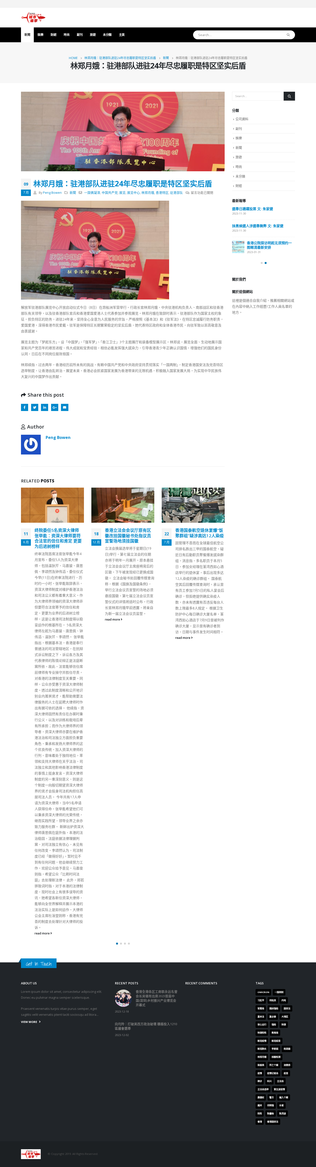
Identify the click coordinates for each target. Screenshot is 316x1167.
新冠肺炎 (261, 1048)
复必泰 (272, 1016)
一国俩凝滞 (92, 193)
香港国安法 (272, 1121)
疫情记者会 (272, 1073)
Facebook (24, 407)
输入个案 (283, 1097)
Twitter (34, 407)
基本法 (260, 1016)
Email (64, 407)
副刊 (79, 35)
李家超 (275, 1048)
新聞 (27, 35)
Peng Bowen (52, 193)
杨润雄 (287, 1048)
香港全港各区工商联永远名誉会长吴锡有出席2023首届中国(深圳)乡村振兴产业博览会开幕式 (157, 998)
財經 (53, 35)
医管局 (260, 1008)
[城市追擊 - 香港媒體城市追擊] (33, 17)
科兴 (269, 1081)
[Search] (288, 35)
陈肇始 (270, 1113)
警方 (271, 1097)
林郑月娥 (147, 193)
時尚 (66, 35)
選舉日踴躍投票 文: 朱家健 (252, 208)
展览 (122, 193)
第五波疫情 (279, 1089)
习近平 (260, 1000)
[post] (238, 247)
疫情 (259, 1073)
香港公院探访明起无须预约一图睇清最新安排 (269, 245)
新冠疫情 (261, 1040)
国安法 (287, 1008)
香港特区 (162, 193)
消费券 (287, 1065)
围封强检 (273, 1008)
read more (42, 933)
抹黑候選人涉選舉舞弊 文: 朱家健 (257, 225)
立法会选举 (263, 1089)
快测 (283, 1024)
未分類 (107, 35)
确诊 (259, 1081)
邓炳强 (270, 1105)
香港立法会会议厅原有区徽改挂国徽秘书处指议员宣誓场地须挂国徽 (128, 535)
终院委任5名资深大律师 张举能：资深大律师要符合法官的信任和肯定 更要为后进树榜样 (58, 538)
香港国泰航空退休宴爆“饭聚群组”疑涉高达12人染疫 (199, 533)
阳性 (259, 1113)
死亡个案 (273, 1065)
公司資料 (242, 119)
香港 (259, 1121)
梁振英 (260, 1065)
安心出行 (261, 1024)
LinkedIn (44, 407)
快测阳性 (261, 1032)
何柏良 (272, 1000)
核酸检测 (276, 1057)
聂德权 (260, 1097)
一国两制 (279, 992)
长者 (281, 1105)
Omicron (263, 992)
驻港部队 (176, 193)
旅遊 (93, 35)
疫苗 (286, 1073)
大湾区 (284, 1016)
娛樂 (40, 35)
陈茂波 (282, 1113)
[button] (117, 943)
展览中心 (133, 193)
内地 (283, 1000)
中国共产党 (110, 193)
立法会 (280, 1081)
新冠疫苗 (276, 1040)
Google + (54, 407)
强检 (274, 1024)
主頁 (122, 35)
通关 (259, 1105)
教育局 (275, 1032)
